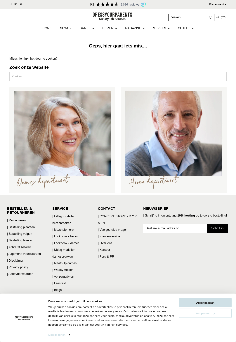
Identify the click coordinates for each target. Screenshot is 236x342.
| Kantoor (104, 249)
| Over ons (105, 243)
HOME (47, 28)
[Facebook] (11, 4)
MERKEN (160, 28)
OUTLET (184, 28)
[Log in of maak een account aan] (217, 17)
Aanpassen (203, 313)
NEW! (64, 28)
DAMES (85, 28)
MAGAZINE (133, 28)
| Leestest (59, 283)
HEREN (108, 28)
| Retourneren (16, 220)
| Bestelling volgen (19, 233)
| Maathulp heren (63, 229)
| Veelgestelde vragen (112, 229)
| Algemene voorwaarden (24, 254)
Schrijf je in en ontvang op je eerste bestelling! (186, 215)
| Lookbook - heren (65, 236)
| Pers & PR (106, 256)
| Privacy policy (17, 267)
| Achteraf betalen (19, 247)
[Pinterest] (21, 4)
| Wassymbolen (62, 270)
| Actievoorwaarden (20, 274)
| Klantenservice (109, 236)
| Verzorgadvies (63, 276)
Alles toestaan (205, 302)
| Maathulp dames (64, 263)
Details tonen (56, 334)
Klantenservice (217, 4)
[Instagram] (16, 4)
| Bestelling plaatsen (21, 227)
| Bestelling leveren (20, 240)
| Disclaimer (15, 260)
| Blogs (57, 290)
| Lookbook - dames (65, 243)
